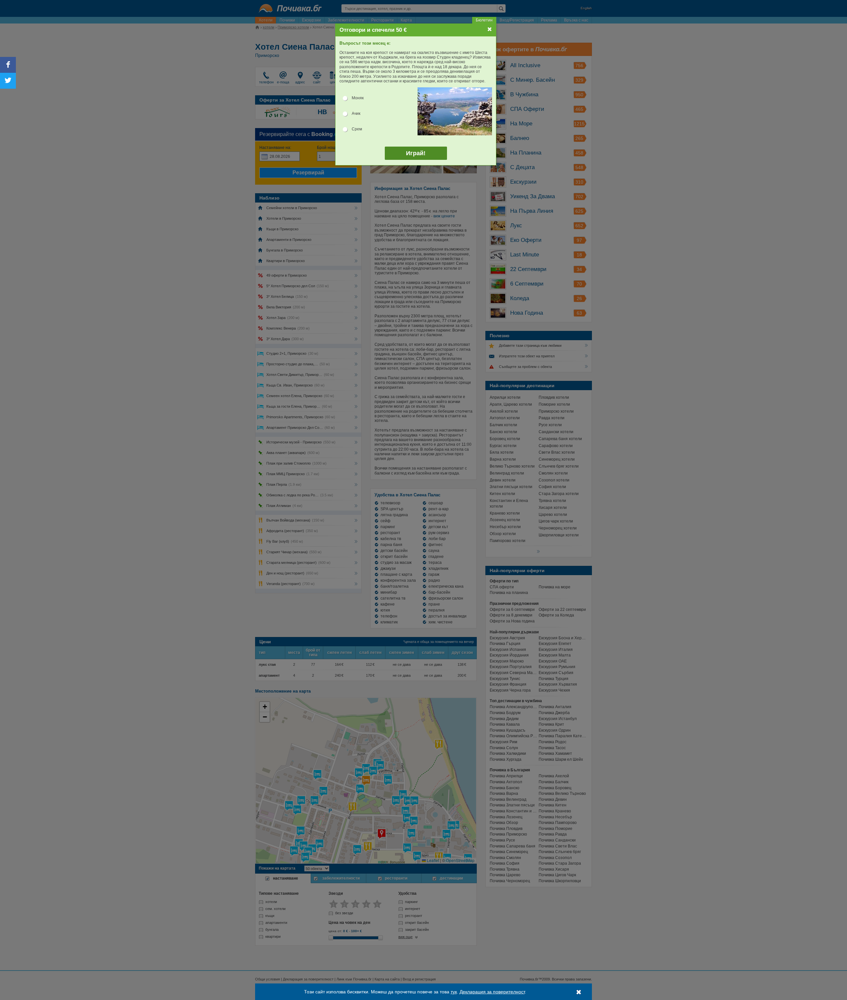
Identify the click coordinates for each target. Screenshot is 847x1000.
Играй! (415, 153)
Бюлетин (484, 20)
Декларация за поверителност (492, 991)
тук (454, 991)
